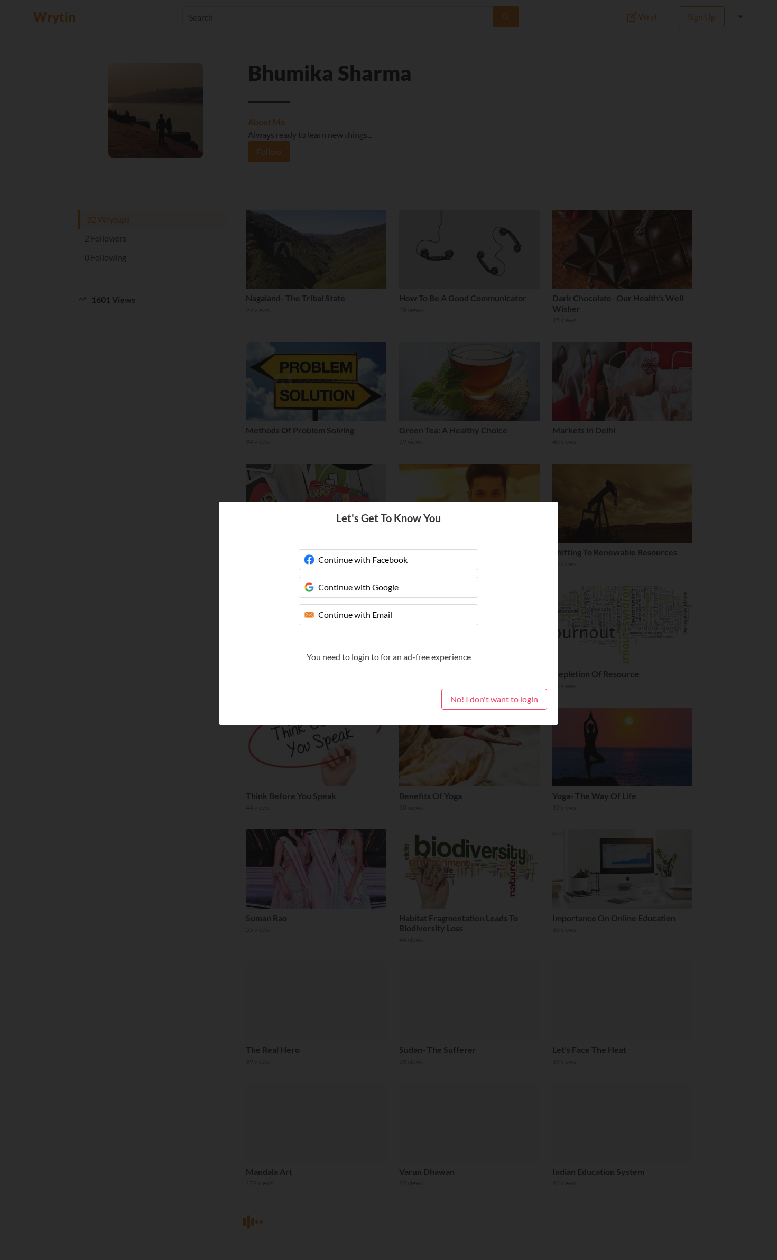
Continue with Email (355, 614)
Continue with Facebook (363, 559)
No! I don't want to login (494, 699)
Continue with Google (358, 587)
